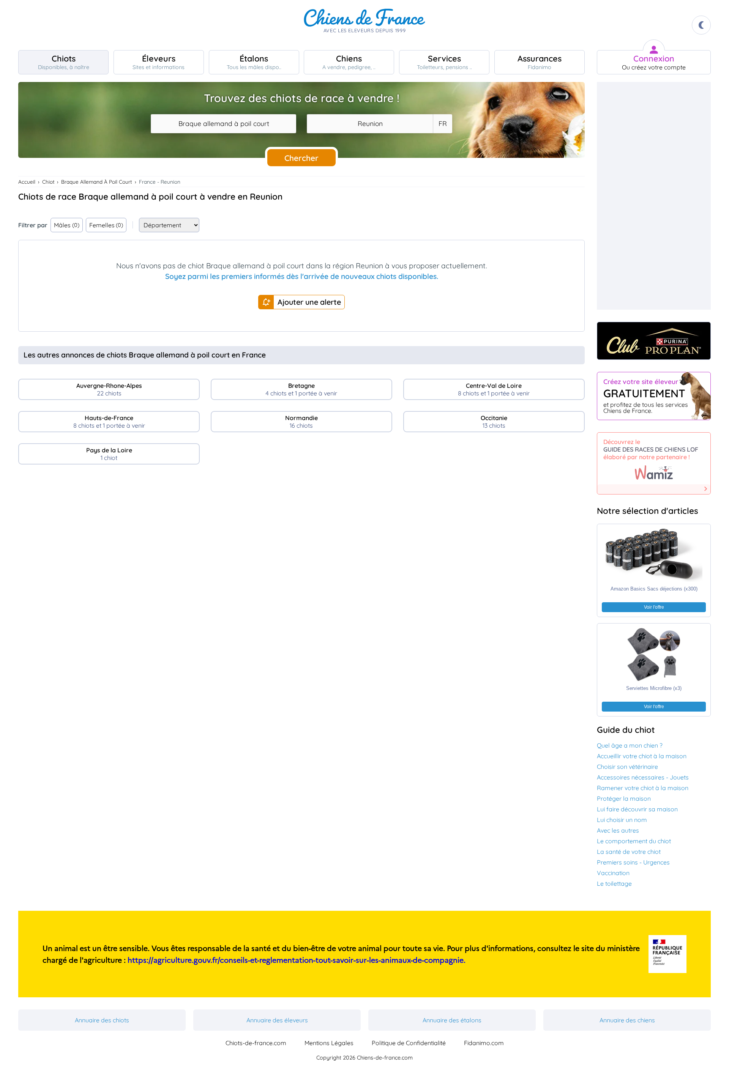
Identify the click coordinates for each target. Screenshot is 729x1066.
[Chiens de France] (364, 25)
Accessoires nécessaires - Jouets (643, 777)
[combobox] (223, 123)
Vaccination (613, 873)
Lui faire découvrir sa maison (637, 809)
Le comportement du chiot (634, 841)
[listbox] (442, 123)
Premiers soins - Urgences (633, 862)
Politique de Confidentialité (409, 1043)
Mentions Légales (329, 1043)
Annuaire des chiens (627, 1020)
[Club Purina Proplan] (654, 341)
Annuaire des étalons (452, 1020)
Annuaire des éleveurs (277, 1020)
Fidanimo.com (484, 1043)
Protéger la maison (624, 798)
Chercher (301, 158)
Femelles (106, 225)
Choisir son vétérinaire (627, 767)
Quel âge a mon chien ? (630, 745)
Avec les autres (618, 830)
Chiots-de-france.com (256, 1043)
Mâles (66, 225)
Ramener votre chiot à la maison (642, 788)
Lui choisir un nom (622, 820)
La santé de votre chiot (629, 852)
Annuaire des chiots (102, 1020)
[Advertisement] (301, 536)
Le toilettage (614, 883)
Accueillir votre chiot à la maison (641, 756)
